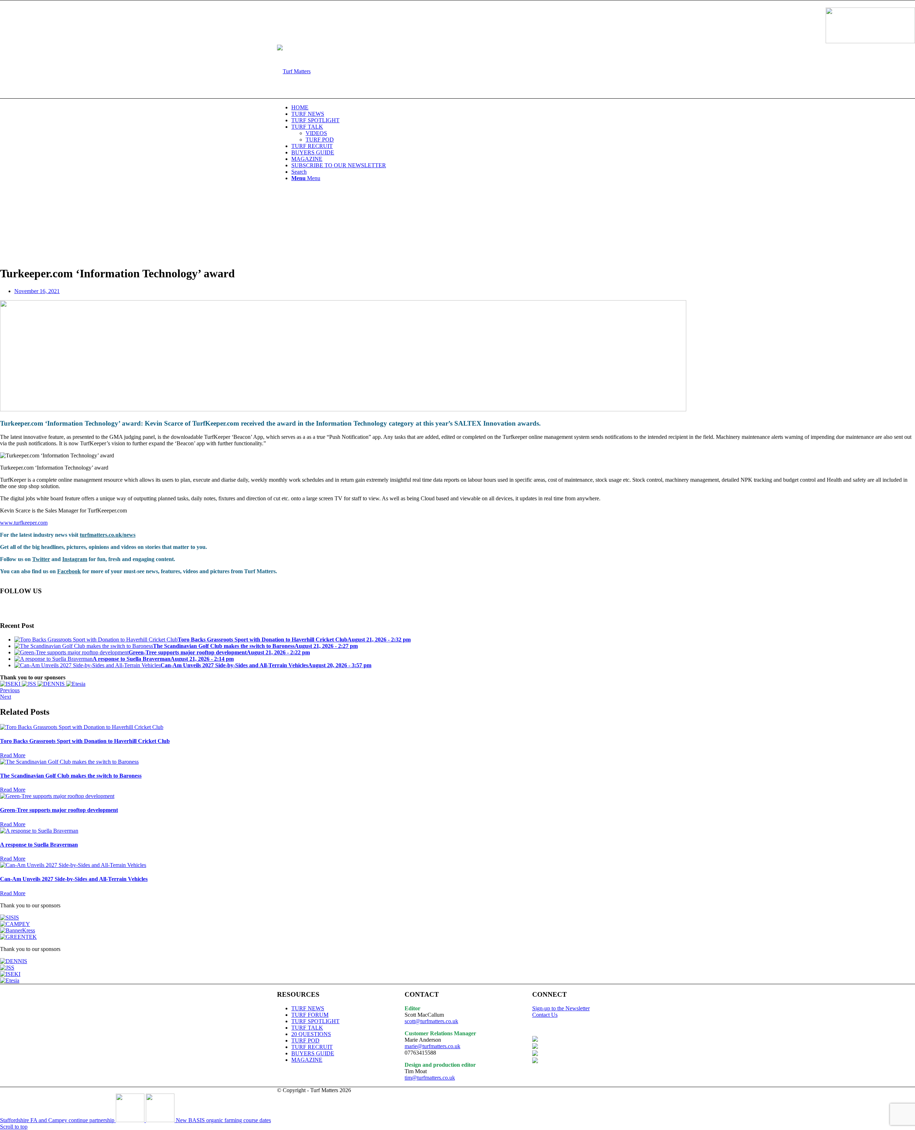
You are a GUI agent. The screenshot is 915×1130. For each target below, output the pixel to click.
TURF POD (305, 1040)
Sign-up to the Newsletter (561, 1008)
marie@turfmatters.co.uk (432, 1046)
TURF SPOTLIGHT (315, 1021)
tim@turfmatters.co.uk (430, 1078)
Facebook (69, 571)
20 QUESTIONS (311, 1034)
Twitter (41, 559)
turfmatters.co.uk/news (107, 535)
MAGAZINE (306, 1060)
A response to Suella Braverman (39, 845)
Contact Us (545, 1015)
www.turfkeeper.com (24, 523)
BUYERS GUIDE (312, 1053)
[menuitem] (464, 107)
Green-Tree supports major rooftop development (59, 810)
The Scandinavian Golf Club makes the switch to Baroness (71, 776)
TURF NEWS (307, 1008)
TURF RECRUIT (312, 1047)
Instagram (74, 559)
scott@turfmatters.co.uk (431, 1021)
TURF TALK (307, 1028)
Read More (12, 755)
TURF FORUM (309, 1015)
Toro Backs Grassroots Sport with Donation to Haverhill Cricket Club (85, 741)
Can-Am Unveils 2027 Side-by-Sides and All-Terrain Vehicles (74, 879)
